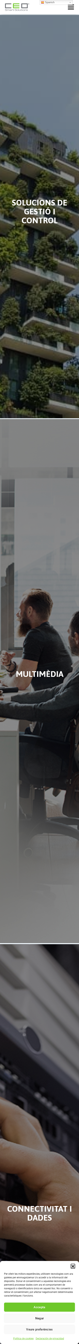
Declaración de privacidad (50, 1338)
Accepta (39, 1307)
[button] (73, 1266)
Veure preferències (39, 1329)
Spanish (49, 2)
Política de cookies (23, 1338)
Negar (39, 1318)
